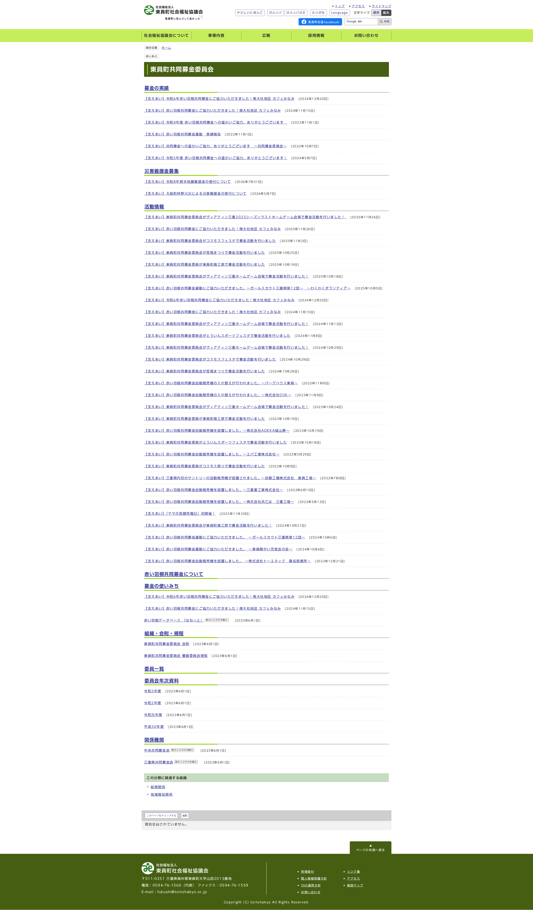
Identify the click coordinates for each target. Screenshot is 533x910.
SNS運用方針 (311, 885)
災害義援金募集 (161, 171)
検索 (387, 21)
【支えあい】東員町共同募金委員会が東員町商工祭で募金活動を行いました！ (208, 525)
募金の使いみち (161, 586)
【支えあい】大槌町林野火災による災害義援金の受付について (195, 193)
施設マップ (355, 885)
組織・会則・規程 (164, 633)
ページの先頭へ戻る (370, 850)
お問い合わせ (311, 892)
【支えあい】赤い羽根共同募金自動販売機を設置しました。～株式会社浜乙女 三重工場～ (219, 501)
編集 (184, 815)
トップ (340, 6)
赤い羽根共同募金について (173, 574)
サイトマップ (381, 6)
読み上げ (275, 12)
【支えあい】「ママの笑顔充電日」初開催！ (180, 513)
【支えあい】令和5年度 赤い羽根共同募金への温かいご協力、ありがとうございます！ (215, 158)
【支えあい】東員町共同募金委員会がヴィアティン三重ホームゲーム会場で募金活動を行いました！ (226, 276)
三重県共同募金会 (170, 762)
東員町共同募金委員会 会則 (166, 644)
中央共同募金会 (168, 750)
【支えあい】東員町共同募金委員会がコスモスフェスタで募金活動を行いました (210, 240)
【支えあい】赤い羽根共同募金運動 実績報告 (182, 134)
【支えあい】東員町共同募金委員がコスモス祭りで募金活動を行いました (204, 466)
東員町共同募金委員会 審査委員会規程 (176, 655)
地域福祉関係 (162, 794)
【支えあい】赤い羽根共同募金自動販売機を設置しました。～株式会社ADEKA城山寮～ (217, 430)
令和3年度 (152, 691)
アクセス (358, 6)
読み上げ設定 (296, 12)
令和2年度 (152, 703)
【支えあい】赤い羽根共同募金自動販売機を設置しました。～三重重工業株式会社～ (213, 490)
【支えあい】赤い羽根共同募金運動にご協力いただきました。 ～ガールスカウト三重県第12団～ (224, 537)
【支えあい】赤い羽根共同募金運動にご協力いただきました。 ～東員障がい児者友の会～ (218, 549)
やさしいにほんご (250, 12)
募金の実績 (156, 88)
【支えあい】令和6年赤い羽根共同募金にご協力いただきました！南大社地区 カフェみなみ (219, 98)
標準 (376, 12)
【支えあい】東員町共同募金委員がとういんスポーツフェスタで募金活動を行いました (215, 442)
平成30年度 (154, 726)
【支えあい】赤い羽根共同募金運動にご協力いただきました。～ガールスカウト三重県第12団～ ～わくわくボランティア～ (247, 288)
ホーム (166, 47)
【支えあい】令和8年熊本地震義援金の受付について (187, 181)
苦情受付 (307, 871)
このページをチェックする (161, 815)
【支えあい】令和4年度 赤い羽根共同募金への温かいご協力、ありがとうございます (215, 122)
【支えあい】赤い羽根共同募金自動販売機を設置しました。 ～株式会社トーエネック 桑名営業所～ (227, 561)
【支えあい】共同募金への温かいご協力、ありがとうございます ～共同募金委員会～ (215, 146)
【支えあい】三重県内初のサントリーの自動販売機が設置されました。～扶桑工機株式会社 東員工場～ (230, 478)
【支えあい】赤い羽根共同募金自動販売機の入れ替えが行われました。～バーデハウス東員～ (221, 383)
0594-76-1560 (167, 885)
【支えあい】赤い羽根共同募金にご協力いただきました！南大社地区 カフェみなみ (212, 110)
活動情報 (154, 206)
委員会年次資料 (161, 680)
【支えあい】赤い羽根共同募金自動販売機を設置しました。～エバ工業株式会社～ (212, 454)
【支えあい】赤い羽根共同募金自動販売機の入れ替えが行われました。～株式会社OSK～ (218, 395)
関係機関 (154, 739)
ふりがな (318, 12)
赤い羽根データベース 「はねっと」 (186, 620)
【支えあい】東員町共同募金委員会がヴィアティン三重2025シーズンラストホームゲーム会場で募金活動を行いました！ (245, 217)
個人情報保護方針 (314, 878)
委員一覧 (154, 669)
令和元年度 (153, 714)
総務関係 (158, 787)
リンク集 (353, 871)
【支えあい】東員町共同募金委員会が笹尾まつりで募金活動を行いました (204, 252)
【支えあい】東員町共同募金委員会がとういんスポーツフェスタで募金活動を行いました (217, 335)
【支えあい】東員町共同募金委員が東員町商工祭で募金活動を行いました (204, 264)
